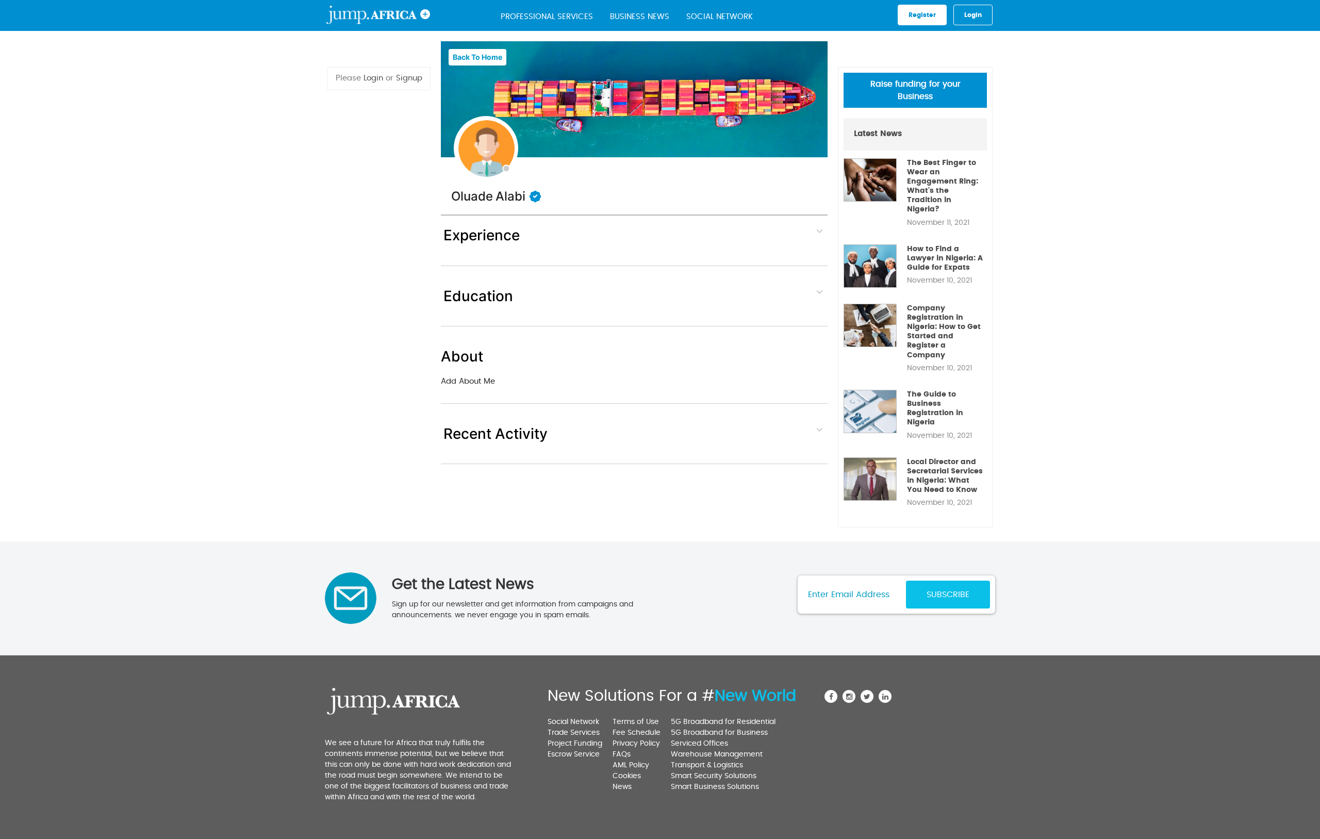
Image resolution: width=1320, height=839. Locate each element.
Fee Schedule (637, 732)
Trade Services (574, 732)
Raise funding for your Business (915, 90)
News (622, 787)
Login (373, 78)
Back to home (477, 57)
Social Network (719, 17)
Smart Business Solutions (715, 787)
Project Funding (575, 743)
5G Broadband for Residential (723, 722)
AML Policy (631, 765)
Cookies (627, 776)
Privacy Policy (636, 743)
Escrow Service (574, 754)
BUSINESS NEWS (639, 17)
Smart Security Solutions (713, 776)
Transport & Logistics (707, 765)
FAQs (622, 754)
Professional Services (547, 17)
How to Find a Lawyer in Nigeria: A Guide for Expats (945, 258)
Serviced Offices (699, 743)
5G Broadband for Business (719, 732)
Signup (409, 78)
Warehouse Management (717, 754)
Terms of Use (636, 722)
